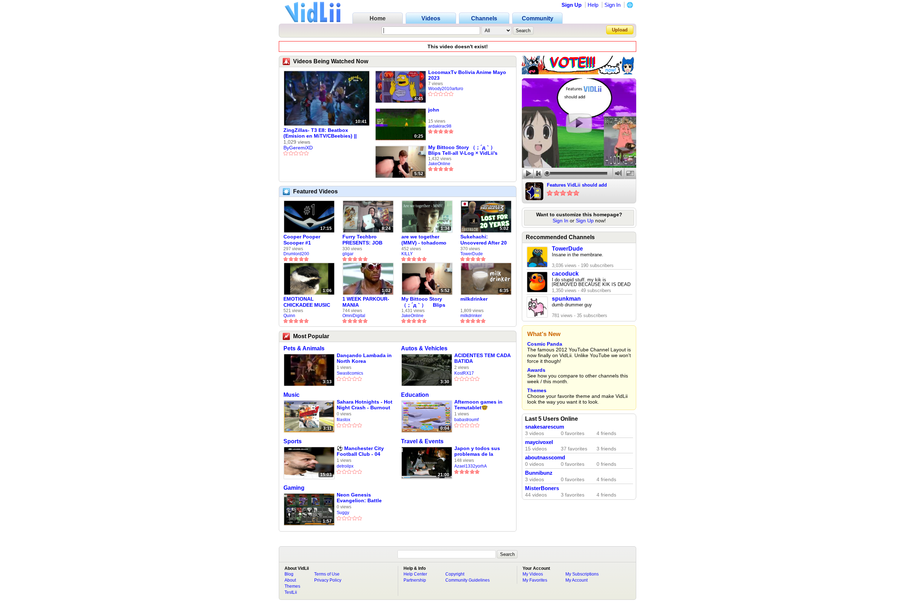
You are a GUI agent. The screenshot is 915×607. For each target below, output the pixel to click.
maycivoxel (539, 442)
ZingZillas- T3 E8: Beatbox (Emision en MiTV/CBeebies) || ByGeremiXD (320, 133)
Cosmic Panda (544, 344)
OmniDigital (353, 315)
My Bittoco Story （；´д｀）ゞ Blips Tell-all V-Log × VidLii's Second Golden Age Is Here (464, 150)
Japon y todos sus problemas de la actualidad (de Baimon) (477, 451)
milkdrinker (474, 299)
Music (291, 395)
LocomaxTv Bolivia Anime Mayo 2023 (467, 75)
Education (415, 395)
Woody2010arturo (445, 88)
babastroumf (466, 419)
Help (593, 5)
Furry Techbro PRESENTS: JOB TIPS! (362, 240)
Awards (536, 370)
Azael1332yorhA (470, 466)
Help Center (415, 574)
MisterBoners (542, 488)
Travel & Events (422, 441)
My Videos (533, 574)
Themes (536, 390)
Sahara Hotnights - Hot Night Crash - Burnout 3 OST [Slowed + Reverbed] (364, 405)
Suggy (343, 512)
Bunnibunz (539, 473)
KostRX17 (464, 373)
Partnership (415, 580)
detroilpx (345, 466)
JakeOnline (439, 163)
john (433, 110)
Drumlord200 (296, 253)
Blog (289, 574)
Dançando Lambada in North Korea (364, 358)
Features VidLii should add (577, 185)
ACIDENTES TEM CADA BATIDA (482, 358)
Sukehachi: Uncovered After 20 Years (483, 240)
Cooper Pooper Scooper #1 (301, 240)
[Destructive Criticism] (579, 72)
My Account (576, 580)
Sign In (612, 5)
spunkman (566, 299)
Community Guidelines (467, 580)
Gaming (294, 488)
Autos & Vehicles (424, 348)
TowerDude (471, 253)
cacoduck (565, 274)
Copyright (454, 574)
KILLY (407, 253)
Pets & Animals (304, 348)
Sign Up (572, 5)
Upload (620, 30)
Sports (292, 441)
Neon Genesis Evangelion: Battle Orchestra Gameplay (361, 498)
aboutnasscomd (545, 457)
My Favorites (535, 580)
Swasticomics (350, 373)
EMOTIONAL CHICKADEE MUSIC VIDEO (306, 302)
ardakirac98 (439, 126)
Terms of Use (327, 574)
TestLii (291, 592)
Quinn (289, 315)
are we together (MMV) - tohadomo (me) (423, 240)
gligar (347, 253)
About (290, 580)
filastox (343, 419)
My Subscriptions (582, 574)
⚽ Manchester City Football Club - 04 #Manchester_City (360, 451)
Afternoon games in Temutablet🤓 (478, 404)
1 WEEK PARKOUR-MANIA (365, 302)
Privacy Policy (327, 580)
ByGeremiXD (298, 147)
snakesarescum (544, 427)
